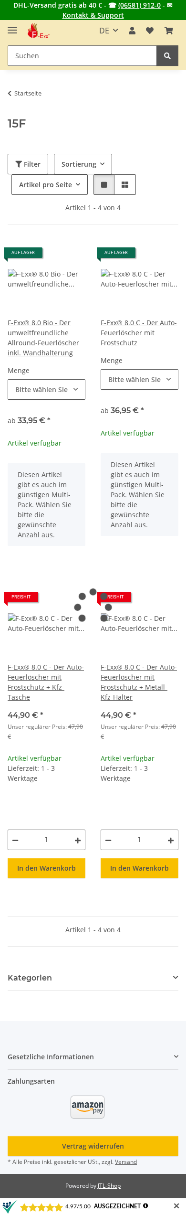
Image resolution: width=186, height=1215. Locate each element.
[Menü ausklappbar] (12, 26)
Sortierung (79, 164)
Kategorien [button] (30, 977)
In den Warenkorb (46, 868)
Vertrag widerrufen (93, 1146)
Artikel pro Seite (45, 184)
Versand (126, 1162)
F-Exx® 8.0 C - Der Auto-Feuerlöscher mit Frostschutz (139, 332)
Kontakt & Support (93, 15)
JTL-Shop (109, 1186)
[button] (132, 30)
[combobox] (46, 389)
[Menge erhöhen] (78, 840)
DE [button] (104, 30)
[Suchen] (167, 55)
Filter (31, 164)
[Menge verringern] (15, 840)
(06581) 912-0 (139, 5)
